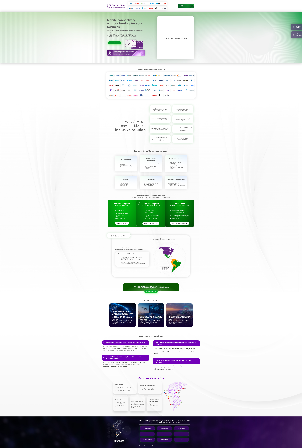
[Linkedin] (115, 441)
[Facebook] (117, 441)
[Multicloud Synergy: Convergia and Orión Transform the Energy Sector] (179, 315)
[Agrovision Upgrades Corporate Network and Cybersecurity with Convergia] (151, 315)
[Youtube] (123, 441)
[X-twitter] (121, 441)
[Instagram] (119, 441)
